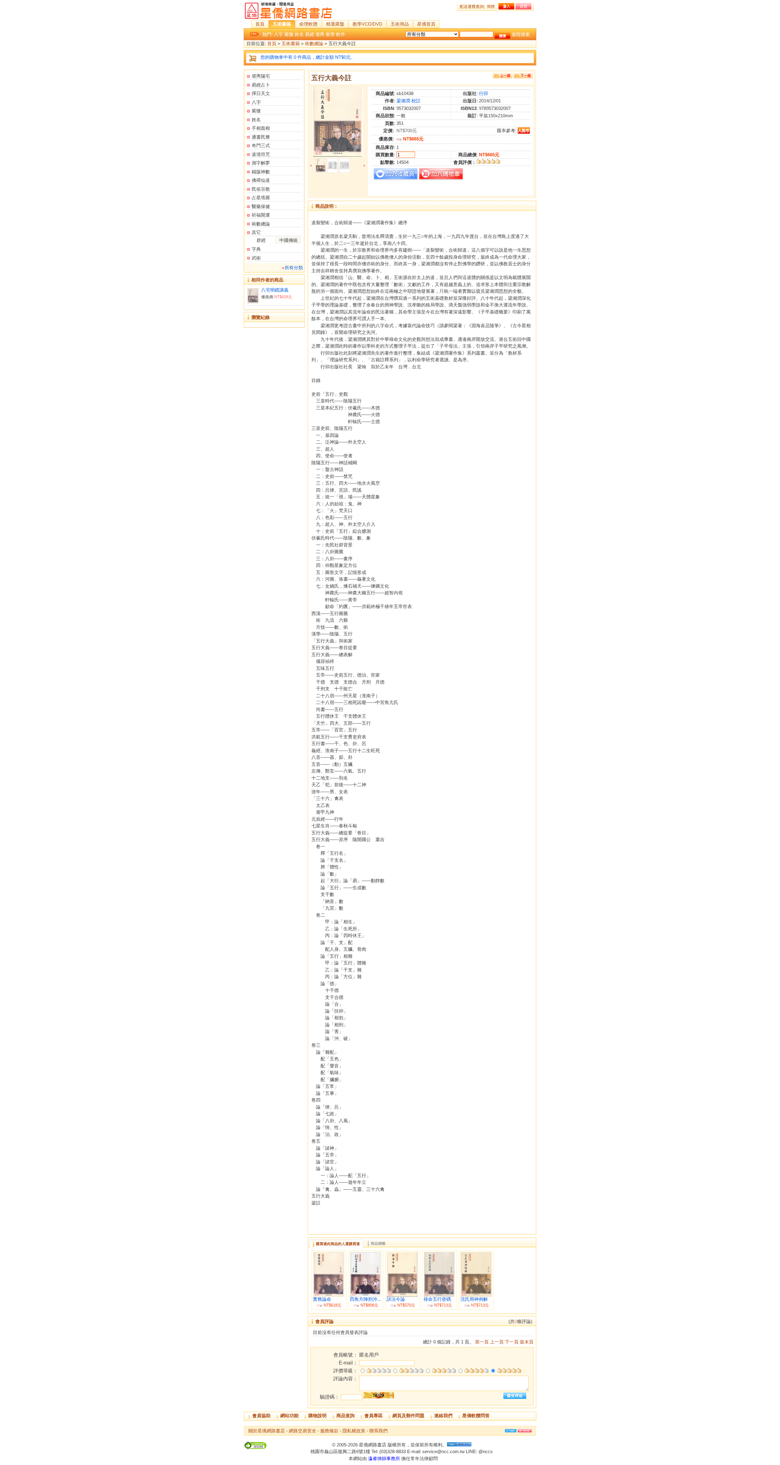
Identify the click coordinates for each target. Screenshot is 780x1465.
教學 (330, 34)
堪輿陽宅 (261, 76)
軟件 (340, 34)
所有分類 (294, 267)
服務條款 (329, 1430)
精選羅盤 (335, 24)
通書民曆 (261, 137)
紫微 (288, 34)
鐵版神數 (261, 171)
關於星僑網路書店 (266, 1430)
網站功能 (289, 1415)
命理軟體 (308, 24)
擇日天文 (261, 93)
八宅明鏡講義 (275, 289)
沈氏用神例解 (474, 1299)
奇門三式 (261, 145)
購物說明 (317, 1415)
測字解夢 (261, 162)
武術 (256, 257)
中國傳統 (288, 240)
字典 (256, 249)
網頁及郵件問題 (408, 1415)
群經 (261, 240)
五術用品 (400, 24)
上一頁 (497, 1341)
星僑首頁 (426, 24)
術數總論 (314, 43)
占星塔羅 (261, 197)
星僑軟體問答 (476, 1415)
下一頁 (512, 1341)
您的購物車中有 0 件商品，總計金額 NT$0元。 (308, 57)
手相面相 (261, 128)
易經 (309, 34)
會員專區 (373, 1415)
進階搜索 (521, 34)
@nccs (485, 1451)
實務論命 (322, 1299)
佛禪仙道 (261, 180)
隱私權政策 (353, 1430)
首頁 (259, 24)
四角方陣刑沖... (365, 1299)
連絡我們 (443, 1415)
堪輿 (319, 34)
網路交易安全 (302, 1430)
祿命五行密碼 (437, 1299)
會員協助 (261, 1415)
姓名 (299, 34)
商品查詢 (345, 1415)
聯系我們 (378, 1430)
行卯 (483, 93)
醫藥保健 (261, 206)
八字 (278, 34)
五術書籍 (282, 24)
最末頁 (527, 1341)
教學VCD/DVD (367, 24)
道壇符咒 (261, 154)
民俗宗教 (261, 189)
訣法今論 (396, 1299)
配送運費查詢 (472, 6)
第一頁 (482, 1341)
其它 (256, 232)
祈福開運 (261, 215)
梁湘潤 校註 (408, 100)
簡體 (491, 6)
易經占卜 (261, 84)
